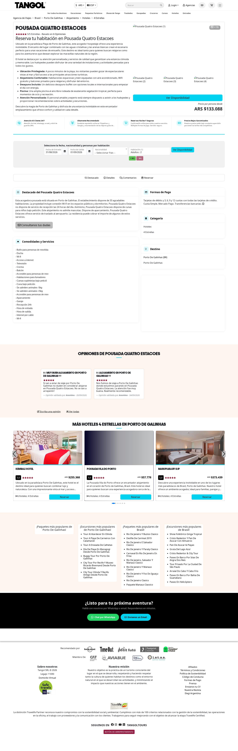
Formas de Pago (192, 680)
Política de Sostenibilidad (193, 673)
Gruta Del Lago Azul (180, 549)
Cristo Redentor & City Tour (184, 553)
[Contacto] (202, 5)
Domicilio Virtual (47, 677)
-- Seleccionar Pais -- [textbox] (105, 152)
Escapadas (141, 13)
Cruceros (154, 13)
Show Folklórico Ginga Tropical (186, 534)
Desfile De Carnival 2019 (139, 538)
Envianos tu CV (193, 686)
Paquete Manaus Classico (139, 584)
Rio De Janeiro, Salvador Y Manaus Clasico (139, 561)
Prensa (192, 683)
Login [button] (174, 5)
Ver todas (74, 411)
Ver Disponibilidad (177, 98)
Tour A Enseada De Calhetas (97, 544)
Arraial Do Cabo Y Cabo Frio (184, 571)
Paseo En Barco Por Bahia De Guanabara (185, 576)
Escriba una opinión (50, 411)
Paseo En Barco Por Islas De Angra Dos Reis (184, 559)
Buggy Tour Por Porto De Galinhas (96, 557)
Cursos (165, 13)
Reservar (64, 497)
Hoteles (175, 13)
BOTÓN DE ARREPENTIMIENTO (119, 732)
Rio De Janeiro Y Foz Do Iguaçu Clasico (142, 575)
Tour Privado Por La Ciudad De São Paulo (186, 565)
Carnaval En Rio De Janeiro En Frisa (141, 554)
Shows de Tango (113, 13)
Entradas (187, 13)
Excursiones (76, 13)
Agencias (190, 5)
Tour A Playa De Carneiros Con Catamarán (99, 539)
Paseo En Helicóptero (181, 581)
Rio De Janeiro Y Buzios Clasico (142, 534)
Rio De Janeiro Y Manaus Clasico (139, 568)
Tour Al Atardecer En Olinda (97, 534)
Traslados (128, 13)
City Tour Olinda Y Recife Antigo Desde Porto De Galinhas (96, 575)
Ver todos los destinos (57, 13)
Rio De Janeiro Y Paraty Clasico (142, 549)
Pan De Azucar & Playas (182, 544)
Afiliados (192, 666)
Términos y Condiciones (192, 670)
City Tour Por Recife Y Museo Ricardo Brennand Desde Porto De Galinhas (99, 565)
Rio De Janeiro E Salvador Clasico (139, 543)
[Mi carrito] (211, 5)
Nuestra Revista (193, 690)
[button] (144, 5)
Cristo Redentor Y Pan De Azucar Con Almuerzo (183, 539)
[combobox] (110, 151)
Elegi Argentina (193, 693)
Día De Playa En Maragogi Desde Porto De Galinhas (96, 550)
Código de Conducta (192, 676)
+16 (216, 27)
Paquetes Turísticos (93, 13)
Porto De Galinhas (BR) (155, 257)
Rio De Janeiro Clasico (137, 580)
